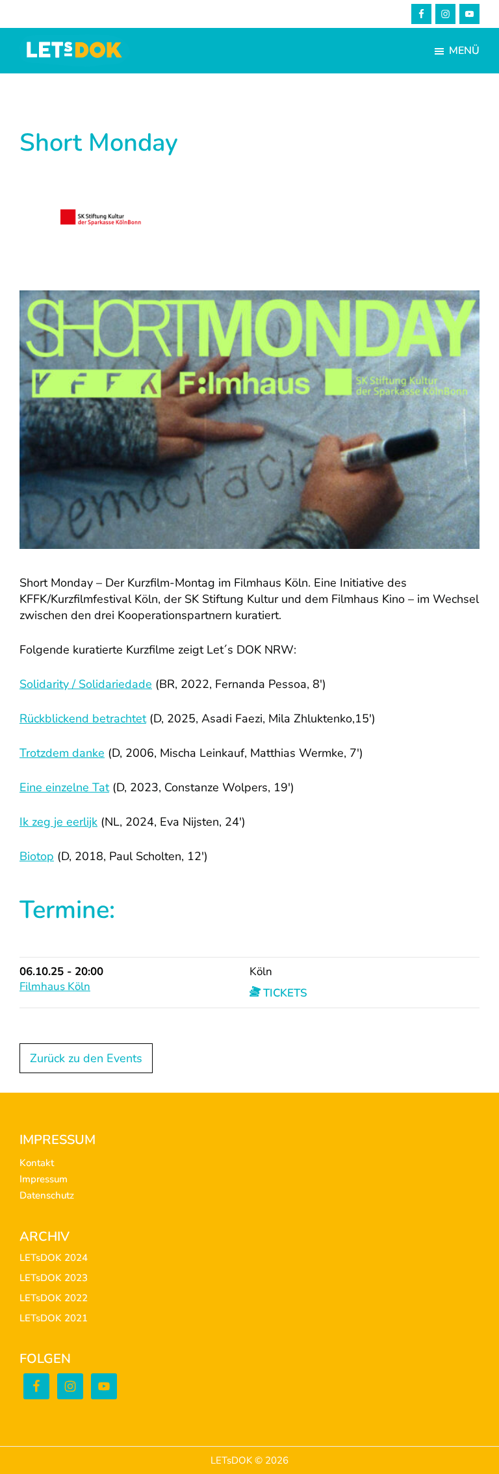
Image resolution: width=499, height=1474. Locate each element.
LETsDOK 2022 (53, 1297)
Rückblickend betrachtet (82, 718)
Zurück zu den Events (86, 1058)
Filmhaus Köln (54, 986)
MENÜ (464, 51)
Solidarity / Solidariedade (85, 684)
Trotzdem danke (62, 753)
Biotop (36, 856)
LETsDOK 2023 (53, 1277)
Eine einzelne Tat (64, 787)
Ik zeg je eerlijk (58, 822)
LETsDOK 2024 (53, 1257)
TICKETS (284, 992)
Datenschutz (46, 1195)
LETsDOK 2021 (53, 1318)
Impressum (43, 1179)
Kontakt (36, 1162)
